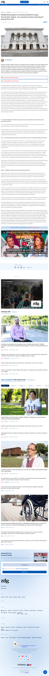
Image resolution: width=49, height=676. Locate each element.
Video (2, 601)
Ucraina (22, 385)
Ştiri (2, 593)
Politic (6, 365)
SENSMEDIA (27, 672)
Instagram (30, 656)
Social (2, 490)
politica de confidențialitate (22, 568)
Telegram (19, 656)
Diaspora (21, 610)
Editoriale (26, 610)
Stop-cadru (15, 630)
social (26, 613)
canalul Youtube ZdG (33, 227)
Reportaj (7, 630)
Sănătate (10, 610)
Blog (2, 607)
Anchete (3, 630)
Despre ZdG (3, 586)
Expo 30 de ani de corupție (33, 627)
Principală (3, 12)
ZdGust (3, 617)
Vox (11, 630)
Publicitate (3, 588)
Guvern (5, 385)
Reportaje (7, 358)
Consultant (19, 612)
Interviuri (7, 482)
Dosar (7, 637)
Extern (19, 597)
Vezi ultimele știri (31, 379)
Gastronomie (40, 610)
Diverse (23, 597)
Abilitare (3, 627)
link (4, 289)
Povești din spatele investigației (24, 637)
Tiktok (28, 659)
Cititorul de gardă (12, 612)
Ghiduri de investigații (36, 637)
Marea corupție (12, 637)
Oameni (12, 627)
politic (22, 613)
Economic (15, 597)
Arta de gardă (4, 612)
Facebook (26, 656)
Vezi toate (14, 311)
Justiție (2, 597)
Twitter (24, 659)
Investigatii (4, 634)
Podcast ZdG (15, 610)
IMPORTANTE (8, 12)
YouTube (22, 656)
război (31, 385)
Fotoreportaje (19, 627)
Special (3, 623)
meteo (39, 385)
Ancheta (3, 637)
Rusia (13, 385)
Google (20, 659)
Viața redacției (33, 610)
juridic (18, 613)
